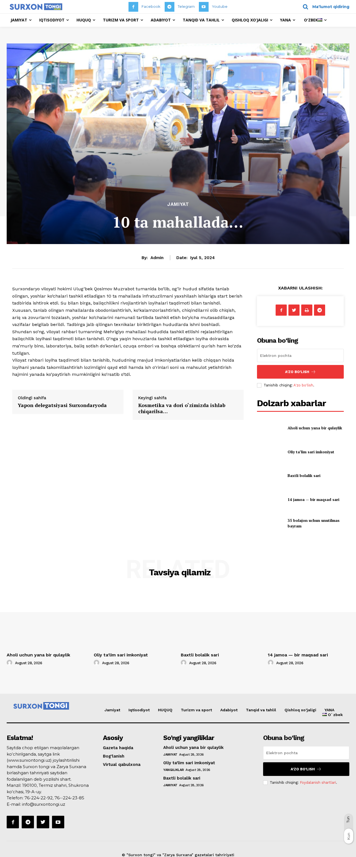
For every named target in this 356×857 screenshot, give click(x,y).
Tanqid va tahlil (261, 710)
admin (157, 257)
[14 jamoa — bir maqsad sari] (270, 499)
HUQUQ (165, 710)
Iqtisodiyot (139, 710)
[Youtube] (204, 7)
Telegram (186, 6)
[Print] (306, 310)
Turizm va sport (196, 710)
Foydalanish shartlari (318, 782)
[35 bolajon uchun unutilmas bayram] (270, 523)
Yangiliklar (173, 770)
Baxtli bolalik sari (304, 475)
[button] (324, 6)
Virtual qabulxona (121, 764)
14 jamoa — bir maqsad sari (313, 499)
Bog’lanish (113, 756)
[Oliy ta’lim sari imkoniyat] (270, 452)
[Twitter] (294, 310)
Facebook (151, 6)
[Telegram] (169, 7)
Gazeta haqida (118, 747)
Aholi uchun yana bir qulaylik (315, 427)
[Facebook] (133, 7)
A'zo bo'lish (303, 385)
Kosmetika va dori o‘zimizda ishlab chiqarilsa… (181, 408)
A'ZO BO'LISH (297, 372)
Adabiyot (229, 710)
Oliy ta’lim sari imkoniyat (311, 451)
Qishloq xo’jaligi (300, 710)
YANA (329, 710)
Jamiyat (178, 204)
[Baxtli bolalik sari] (270, 475)
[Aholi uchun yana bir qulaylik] (270, 428)
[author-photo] (10, 663)
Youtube (220, 6)
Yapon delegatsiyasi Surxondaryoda (62, 405)
